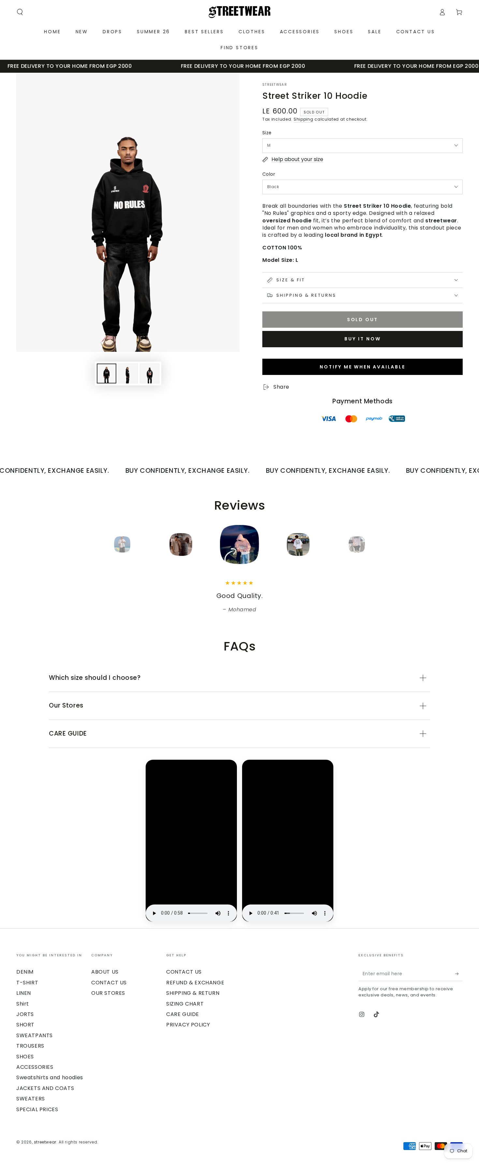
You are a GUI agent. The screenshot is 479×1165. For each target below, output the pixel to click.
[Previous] (107, 544)
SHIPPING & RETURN (192, 993)
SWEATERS (30, 1098)
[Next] (371, 544)
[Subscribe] (459, 973)
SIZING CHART (185, 1004)
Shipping (303, 119)
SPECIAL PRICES (37, 1109)
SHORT (25, 1024)
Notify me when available (362, 367)
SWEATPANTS (34, 1035)
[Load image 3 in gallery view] (149, 373)
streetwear (274, 84)
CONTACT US (109, 982)
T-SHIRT (27, 982)
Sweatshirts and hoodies (49, 1077)
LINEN (23, 993)
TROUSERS (30, 1046)
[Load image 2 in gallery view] (128, 373)
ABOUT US (105, 972)
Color (268, 174)
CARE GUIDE (182, 1014)
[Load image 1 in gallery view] (106, 373)
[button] (19, 12)
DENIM (25, 972)
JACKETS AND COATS (45, 1088)
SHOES (25, 1056)
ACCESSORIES (34, 1067)
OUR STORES (108, 993)
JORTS (25, 1014)
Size (267, 132)
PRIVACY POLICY (188, 1024)
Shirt (22, 1004)
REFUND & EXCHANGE (195, 982)
